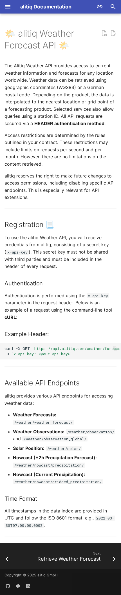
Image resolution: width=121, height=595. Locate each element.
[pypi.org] (18, 585)
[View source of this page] (104, 33)
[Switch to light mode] (99, 6)
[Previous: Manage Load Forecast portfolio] (8, 558)
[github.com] (7, 585)
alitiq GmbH (47, 575)
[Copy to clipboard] (115, 348)
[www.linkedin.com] (28, 585)
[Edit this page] (113, 33)
